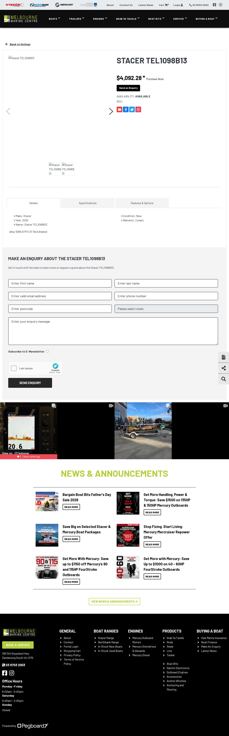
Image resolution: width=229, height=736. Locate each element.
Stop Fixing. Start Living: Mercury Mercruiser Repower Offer (167, 531)
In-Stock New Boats (110, 646)
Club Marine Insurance (214, 638)
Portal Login (71, 646)
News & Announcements (114, 473)
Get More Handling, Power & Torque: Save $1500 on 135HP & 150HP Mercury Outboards (167, 499)
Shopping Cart (72, 650)
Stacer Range (106, 638)
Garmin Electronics (178, 668)
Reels (170, 646)
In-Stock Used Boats (110, 650)
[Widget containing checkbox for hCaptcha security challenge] (35, 368)
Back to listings (19, 44)
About (110, 4)
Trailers (75, 18)
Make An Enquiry (211, 646)
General (67, 631)
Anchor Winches (176, 680)
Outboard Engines (177, 672)
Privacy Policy (72, 655)
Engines (98, 18)
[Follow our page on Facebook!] (214, 5)
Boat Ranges (106, 631)
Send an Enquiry (128, 87)
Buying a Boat (210, 631)
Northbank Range (108, 642)
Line (169, 650)
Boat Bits (155, 18)
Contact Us (126, 4)
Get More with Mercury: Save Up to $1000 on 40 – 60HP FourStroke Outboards (166, 563)
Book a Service (18, 645)
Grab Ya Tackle (126, 18)
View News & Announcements (113, 601)
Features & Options (142, 203)
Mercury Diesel (141, 655)
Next (110, 111)
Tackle (171, 655)
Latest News (145, 4)
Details (33, 203)
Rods (170, 642)
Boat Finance (209, 642)
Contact (68, 642)
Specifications (88, 203)
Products (171, 631)
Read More (71, 506)
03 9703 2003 (15, 665)
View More (46, 501)
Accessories (174, 676)
